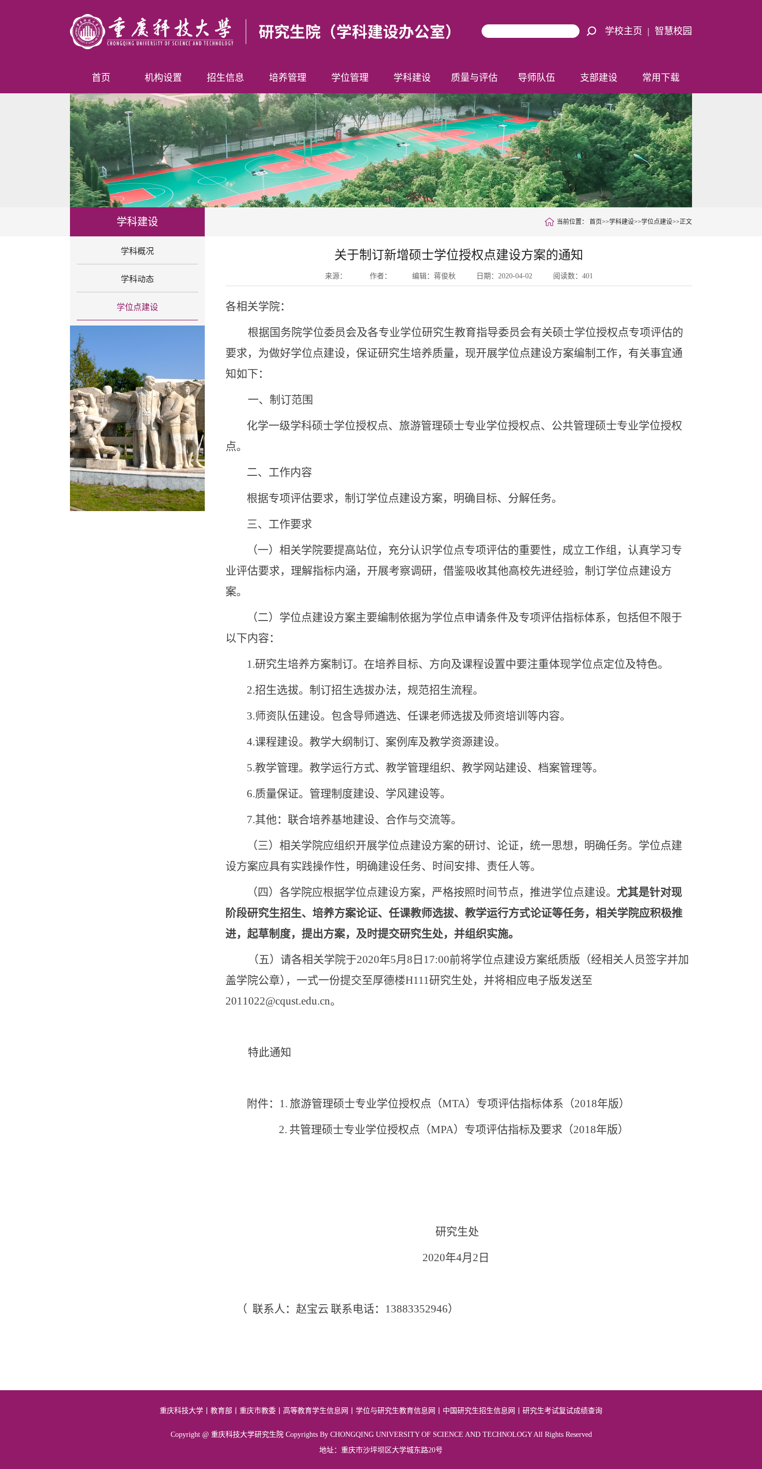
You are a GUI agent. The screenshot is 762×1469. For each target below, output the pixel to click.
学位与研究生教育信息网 (395, 1411)
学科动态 (137, 279)
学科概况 (137, 251)
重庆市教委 (257, 1411)
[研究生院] (265, 30)
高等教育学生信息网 (315, 1411)
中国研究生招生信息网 (479, 1411)
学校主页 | (630, 31)
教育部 (221, 1411)
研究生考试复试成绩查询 (562, 1411)
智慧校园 (673, 31)
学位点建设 (137, 307)
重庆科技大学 (181, 1411)
